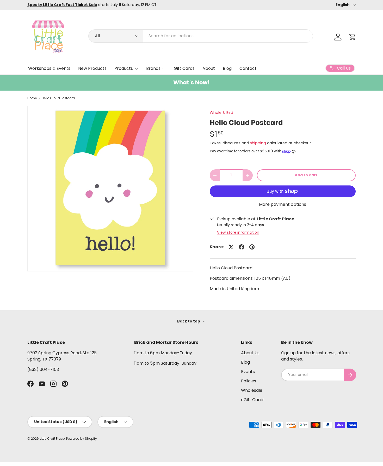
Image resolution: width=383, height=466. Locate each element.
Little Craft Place (52, 438)
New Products (92, 68)
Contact (248, 68)
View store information (238, 232)
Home (32, 98)
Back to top (189, 321)
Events (248, 372)
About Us (250, 353)
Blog (227, 68)
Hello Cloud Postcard (58, 98)
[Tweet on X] (231, 247)
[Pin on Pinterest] (252, 247)
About (208, 68)
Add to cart (306, 175)
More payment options (282, 204)
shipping (258, 143)
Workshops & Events (49, 68)
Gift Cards (184, 68)
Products (123, 68)
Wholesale (251, 390)
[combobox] (201, 35)
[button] (352, 37)
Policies (248, 381)
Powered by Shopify (81, 438)
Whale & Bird (221, 112)
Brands (153, 68)
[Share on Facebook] (241, 247)
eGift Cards (252, 400)
